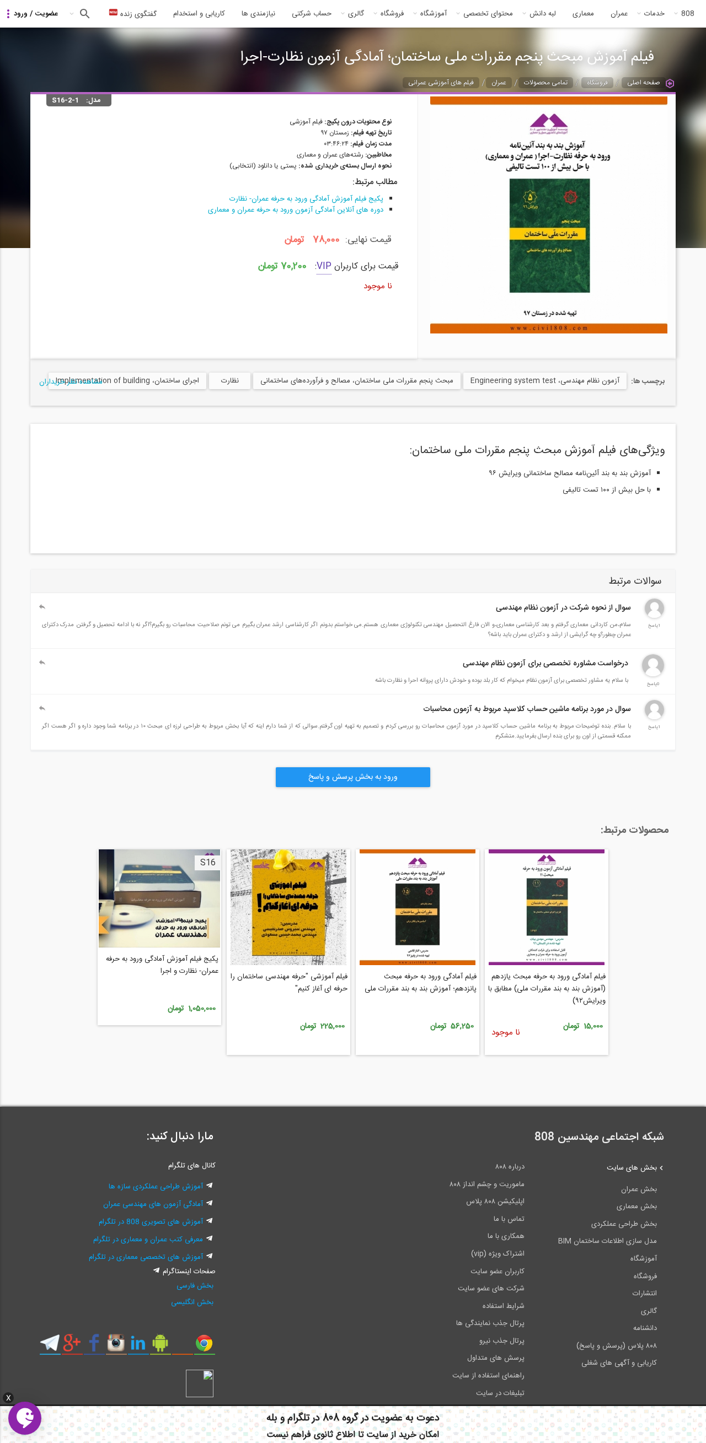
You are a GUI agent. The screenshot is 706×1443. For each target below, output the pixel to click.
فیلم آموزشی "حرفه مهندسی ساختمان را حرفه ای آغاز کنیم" (289, 983)
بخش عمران (639, 1189)
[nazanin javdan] (654, 616)
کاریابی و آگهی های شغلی (619, 1363)
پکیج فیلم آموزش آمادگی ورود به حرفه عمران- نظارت (306, 199)
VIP (324, 266)
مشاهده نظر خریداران (71, 382)
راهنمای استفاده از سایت (488, 1376)
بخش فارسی (194, 1286)
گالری (356, 14)
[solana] (654, 718)
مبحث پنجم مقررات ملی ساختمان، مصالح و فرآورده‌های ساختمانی (356, 381)
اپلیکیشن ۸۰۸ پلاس (495, 1202)
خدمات (654, 14)
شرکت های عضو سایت (491, 1289)
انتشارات (645, 1294)
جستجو (83, 14)
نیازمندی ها (258, 14)
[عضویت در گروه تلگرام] (50, 1347)
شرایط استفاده (504, 1306)
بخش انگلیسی (192, 1302)
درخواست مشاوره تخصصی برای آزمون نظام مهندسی (545, 663)
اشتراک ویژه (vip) (498, 1254)
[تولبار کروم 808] (204, 1347)
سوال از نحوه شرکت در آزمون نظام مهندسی (563, 608)
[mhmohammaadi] (653, 675)
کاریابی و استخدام (199, 14)
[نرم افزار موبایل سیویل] (160, 1347)
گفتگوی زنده (137, 14)
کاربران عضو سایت (497, 1272)
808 (687, 14)
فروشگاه (392, 14)
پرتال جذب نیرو (502, 1341)
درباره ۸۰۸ (510, 1167)
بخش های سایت (632, 1168)
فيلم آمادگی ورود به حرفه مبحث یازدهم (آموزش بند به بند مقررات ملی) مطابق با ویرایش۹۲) (547, 989)
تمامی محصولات (546, 82)
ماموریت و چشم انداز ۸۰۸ (487, 1184)
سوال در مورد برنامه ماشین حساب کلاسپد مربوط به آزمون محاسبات (527, 709)
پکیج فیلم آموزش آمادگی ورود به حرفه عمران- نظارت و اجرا (162, 965)
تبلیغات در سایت (500, 1393)
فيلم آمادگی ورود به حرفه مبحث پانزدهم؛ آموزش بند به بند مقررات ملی (421, 983)
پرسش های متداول (496, 1358)
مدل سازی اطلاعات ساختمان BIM (607, 1241)
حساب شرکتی (311, 14)
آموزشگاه (433, 14)
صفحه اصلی (643, 82)
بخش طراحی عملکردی (624, 1224)
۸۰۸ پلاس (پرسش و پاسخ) (616, 1346)
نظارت (230, 381)
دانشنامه (645, 1328)
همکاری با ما (506, 1236)
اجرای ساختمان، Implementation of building (127, 381)
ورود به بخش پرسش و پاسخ (353, 777)
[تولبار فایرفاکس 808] (182, 1347)
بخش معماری (637, 1206)
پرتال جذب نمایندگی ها (490, 1323)
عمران (619, 14)
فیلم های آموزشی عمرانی (441, 82)
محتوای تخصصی (488, 14)
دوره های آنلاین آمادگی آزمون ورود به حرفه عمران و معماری (295, 210)
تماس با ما (509, 1219)
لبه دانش (543, 14)
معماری (583, 14)
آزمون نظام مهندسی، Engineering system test (544, 381)
